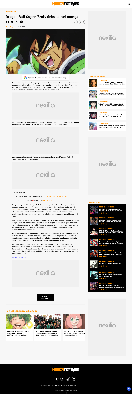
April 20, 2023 (47, 200)
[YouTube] (73, 377)
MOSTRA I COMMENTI (45, 297)
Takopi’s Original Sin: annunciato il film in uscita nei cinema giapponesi (111, 104)
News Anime (103, 91)
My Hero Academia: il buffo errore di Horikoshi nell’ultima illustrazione (18, 333)
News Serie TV (103, 80)
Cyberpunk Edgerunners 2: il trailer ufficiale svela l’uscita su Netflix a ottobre (110, 115)
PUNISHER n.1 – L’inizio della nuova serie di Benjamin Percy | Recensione (111, 231)
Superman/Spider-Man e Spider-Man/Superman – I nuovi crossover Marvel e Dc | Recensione (111, 242)
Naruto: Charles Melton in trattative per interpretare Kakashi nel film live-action (111, 83)
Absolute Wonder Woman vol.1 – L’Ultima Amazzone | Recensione (110, 220)
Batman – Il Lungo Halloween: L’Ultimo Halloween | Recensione (110, 210)
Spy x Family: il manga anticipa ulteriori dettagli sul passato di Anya (76, 333)
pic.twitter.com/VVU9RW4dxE (55, 196)
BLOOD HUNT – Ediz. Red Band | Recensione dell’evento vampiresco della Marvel (111, 286)
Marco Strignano (11, 27)
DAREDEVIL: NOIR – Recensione (110, 264)
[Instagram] (67, 377)
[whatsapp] (17, 23)
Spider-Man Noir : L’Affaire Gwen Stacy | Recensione (110, 275)
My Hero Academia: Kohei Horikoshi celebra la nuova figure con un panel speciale (47, 333)
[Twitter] (61, 377)
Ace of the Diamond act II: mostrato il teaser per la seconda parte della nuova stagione (111, 94)
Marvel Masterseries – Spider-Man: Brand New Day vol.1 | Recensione (111, 253)
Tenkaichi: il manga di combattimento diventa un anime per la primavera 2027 (111, 126)
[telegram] (21, 23)
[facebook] (7, 23)
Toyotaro (15, 209)
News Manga (11, 12)
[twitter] (12, 23)
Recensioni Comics (106, 207)
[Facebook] (55, 377)
